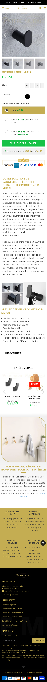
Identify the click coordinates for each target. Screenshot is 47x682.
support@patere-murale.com (16, 591)
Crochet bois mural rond (34, 397)
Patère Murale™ (17, 673)
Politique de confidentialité (13, 613)
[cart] (44, 8)
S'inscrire (38, 640)
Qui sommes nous (9, 635)
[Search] (40, 8)
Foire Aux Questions (10, 595)
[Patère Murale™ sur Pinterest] (23, 667)
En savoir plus (13, 352)
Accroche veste (12, 396)
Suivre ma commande (13, 586)
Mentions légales (9, 605)
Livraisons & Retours (10, 625)
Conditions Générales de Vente (14, 621)
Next (42, 35)
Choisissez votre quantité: (16, 103)
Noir (27, 96)
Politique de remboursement (13, 617)
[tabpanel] (18, 63)
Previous (5, 35)
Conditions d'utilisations (12, 609)
